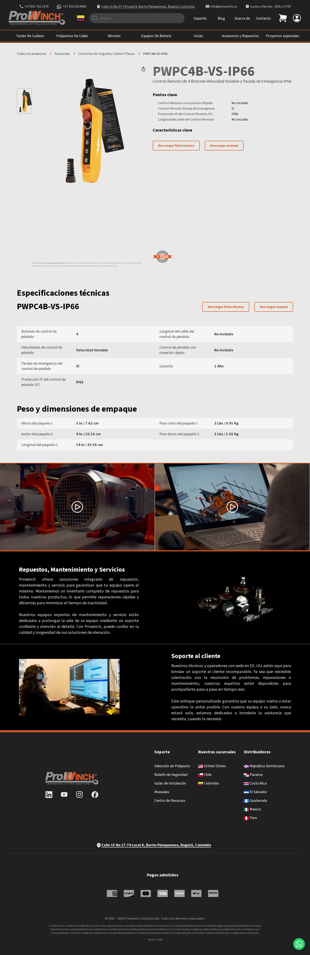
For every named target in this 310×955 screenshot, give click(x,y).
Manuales (161, 792)
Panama (256, 774)
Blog (221, 18)
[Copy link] (143, 69)
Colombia (211, 783)
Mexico (255, 809)
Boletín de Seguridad (170, 774)
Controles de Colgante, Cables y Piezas (106, 53)
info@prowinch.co (223, 6)
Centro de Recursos (169, 800)
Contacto (263, 18)
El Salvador (258, 792)
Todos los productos (31, 53)
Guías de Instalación (170, 783)
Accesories (62, 53)
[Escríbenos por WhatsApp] (299, 944)
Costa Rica (258, 783)
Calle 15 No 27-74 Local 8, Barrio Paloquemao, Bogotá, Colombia (147, 6)
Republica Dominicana (266, 766)
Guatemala (258, 800)
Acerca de (242, 18)
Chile (207, 774)
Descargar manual (224, 145)
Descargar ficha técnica (176, 145)
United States (214, 766)
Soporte (200, 18)
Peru (253, 818)
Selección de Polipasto (172, 766)
